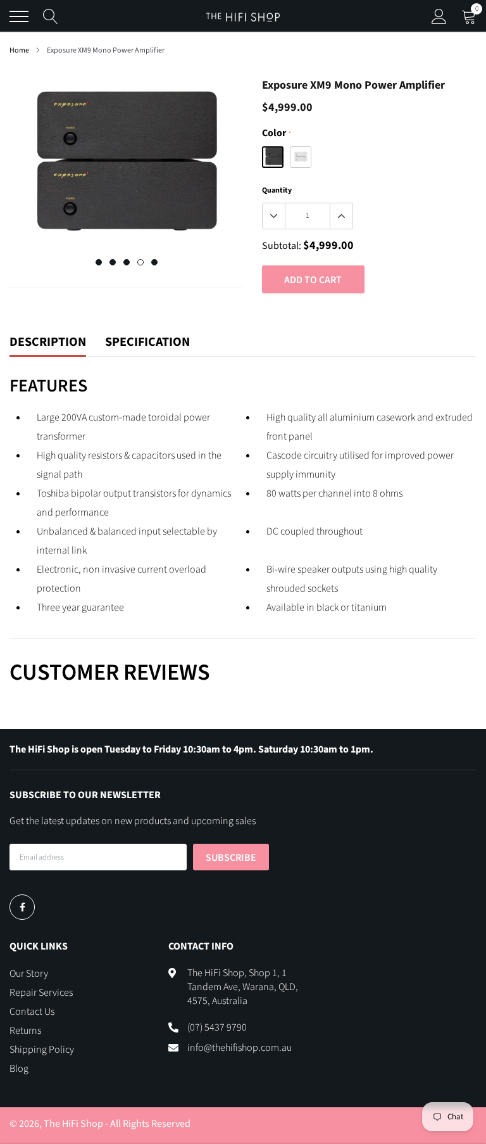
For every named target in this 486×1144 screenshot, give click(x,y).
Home (19, 50)
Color (276, 133)
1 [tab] (99, 262)
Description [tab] (47, 342)
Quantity (277, 190)
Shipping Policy (41, 1050)
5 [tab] (154, 262)
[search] (50, 16)
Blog (18, 1069)
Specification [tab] (147, 342)
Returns (25, 1031)
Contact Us (31, 1012)
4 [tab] (140, 262)
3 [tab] (126, 262)
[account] (439, 16)
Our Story (28, 974)
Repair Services (41, 993)
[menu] (18, 16)
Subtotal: (281, 246)
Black (273, 157)
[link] (22, 907)
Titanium (300, 157)
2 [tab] (112, 262)
